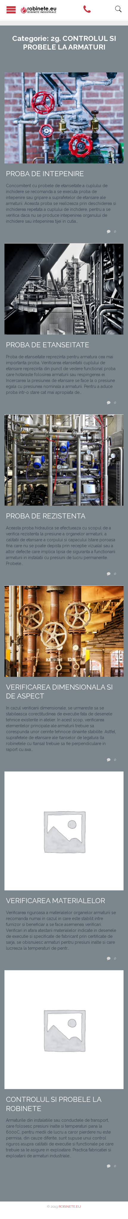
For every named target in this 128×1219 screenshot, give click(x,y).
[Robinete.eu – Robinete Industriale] (68, 10)
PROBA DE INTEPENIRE (45, 174)
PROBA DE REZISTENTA (45, 516)
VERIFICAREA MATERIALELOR (55, 901)
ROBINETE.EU (70, 1206)
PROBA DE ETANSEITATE (47, 345)
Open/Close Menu (11, 9)
